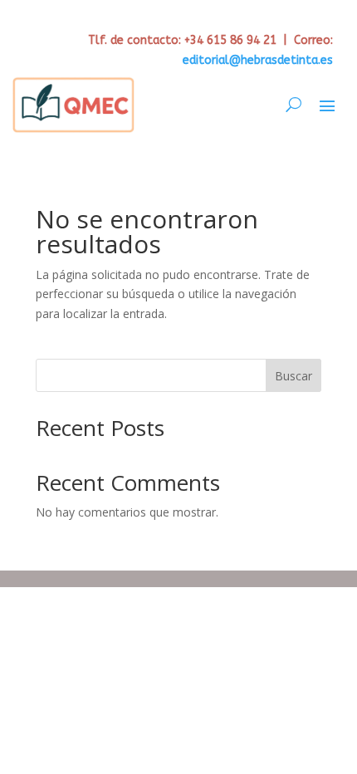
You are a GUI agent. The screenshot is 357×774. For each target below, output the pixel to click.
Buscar (293, 376)
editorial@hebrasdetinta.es (258, 60)
